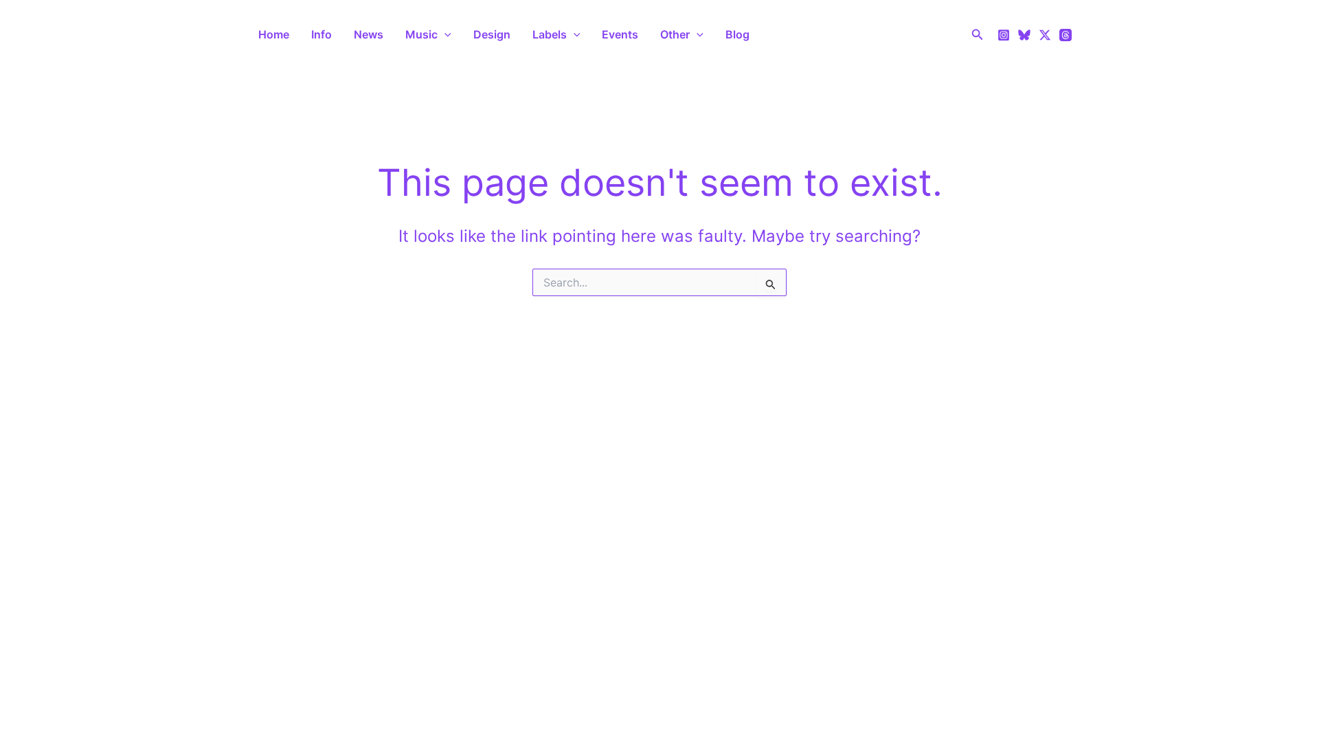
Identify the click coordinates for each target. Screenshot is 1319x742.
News (368, 34)
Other (675, 34)
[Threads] (1065, 35)
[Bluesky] (1024, 35)
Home (273, 34)
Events (620, 34)
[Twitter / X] (1045, 35)
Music (421, 34)
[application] (444, 34)
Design (491, 34)
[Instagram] (1003, 35)
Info (321, 34)
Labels (549, 34)
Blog (737, 34)
